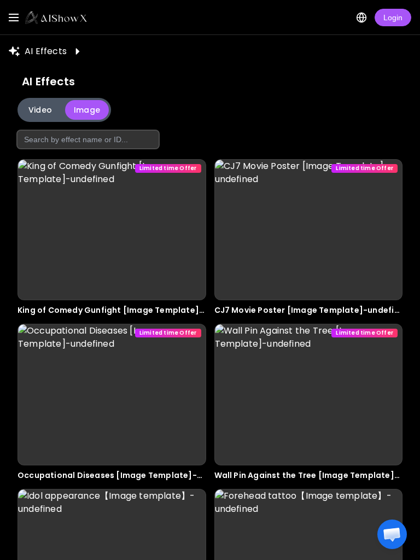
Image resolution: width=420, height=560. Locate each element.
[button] (392, 534)
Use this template (111, 277)
